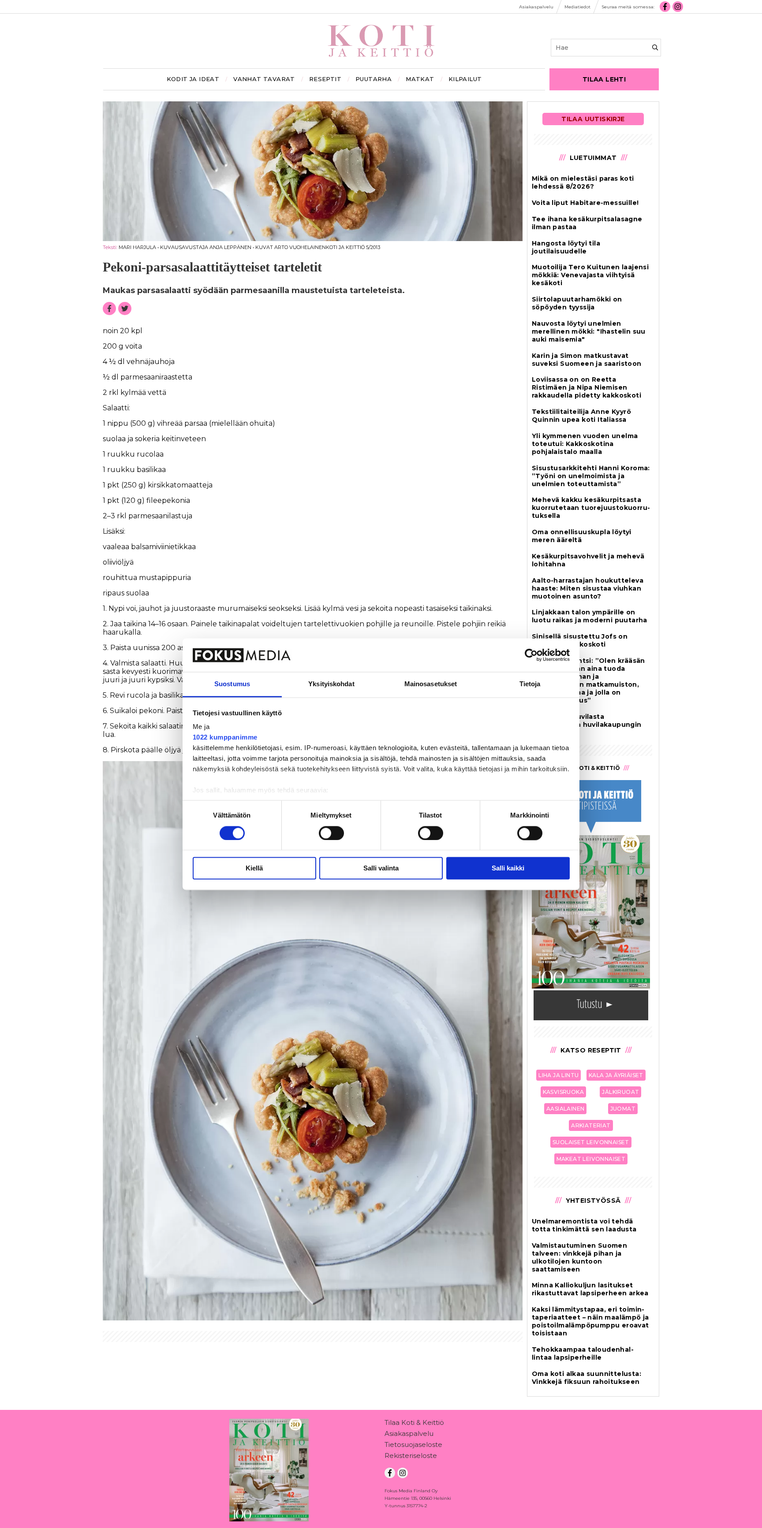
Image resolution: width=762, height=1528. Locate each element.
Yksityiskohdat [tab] (331, 684)
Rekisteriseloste (411, 1455)
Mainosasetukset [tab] (430, 684)
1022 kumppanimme (225, 737)
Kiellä (254, 868)
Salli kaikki (508, 868)
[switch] (331, 833)
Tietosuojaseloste (413, 1444)
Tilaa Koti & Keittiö (414, 1422)
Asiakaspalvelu (409, 1433)
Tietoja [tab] (530, 684)
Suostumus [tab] (232, 684)
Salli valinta (381, 868)
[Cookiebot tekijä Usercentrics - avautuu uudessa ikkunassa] (531, 655)
